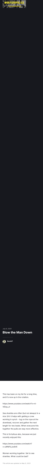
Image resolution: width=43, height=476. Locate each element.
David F (10, 341)
